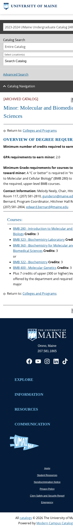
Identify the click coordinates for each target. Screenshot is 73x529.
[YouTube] (38, 361)
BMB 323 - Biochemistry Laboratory (39, 239)
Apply (47, 468)
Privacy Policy (47, 489)
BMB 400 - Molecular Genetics (34, 268)
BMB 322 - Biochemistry (30, 262)
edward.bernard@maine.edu (47, 207)
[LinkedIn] (56, 361)
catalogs (26, 518)
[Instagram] (47, 361)
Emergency (47, 502)
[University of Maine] (30, 8)
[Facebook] (29, 361)
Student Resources (47, 475)
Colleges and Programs (40, 130)
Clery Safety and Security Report (47, 495)
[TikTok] (65, 361)
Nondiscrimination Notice (47, 482)
